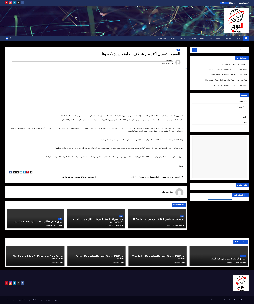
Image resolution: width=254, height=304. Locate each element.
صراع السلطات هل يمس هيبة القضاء (234, 64)
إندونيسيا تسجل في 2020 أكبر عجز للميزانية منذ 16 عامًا (158, 220)
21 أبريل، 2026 (240, 262)
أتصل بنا (172, 38)
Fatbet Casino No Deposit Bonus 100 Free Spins (228, 75)
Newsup (236, 300)
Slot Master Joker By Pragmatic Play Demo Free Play (226, 80)
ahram (168, 60)
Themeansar (245, 300)
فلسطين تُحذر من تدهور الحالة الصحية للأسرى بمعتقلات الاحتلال (155, 177)
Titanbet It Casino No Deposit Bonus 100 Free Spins (227, 69)
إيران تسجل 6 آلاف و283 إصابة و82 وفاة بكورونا (38, 221)
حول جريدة (193, 38)
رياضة (202, 38)
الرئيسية (238, 38)
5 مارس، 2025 (178, 262)
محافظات (182, 38)
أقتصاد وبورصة (162, 38)
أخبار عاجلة (228, 38)
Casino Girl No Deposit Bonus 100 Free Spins (229, 85)
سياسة (218, 38)
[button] (10, 38)
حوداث (210, 38)
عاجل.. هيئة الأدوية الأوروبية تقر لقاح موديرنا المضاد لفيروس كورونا (98, 220)
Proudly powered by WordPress (218, 300)
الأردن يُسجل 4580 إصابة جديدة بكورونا (80, 177)
